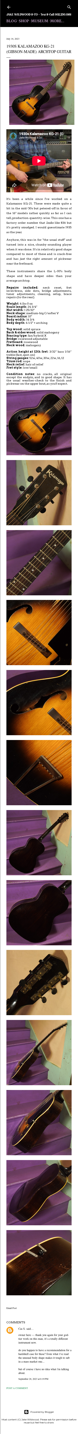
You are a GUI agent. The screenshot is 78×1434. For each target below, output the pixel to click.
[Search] (69, 6)
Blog (11, 21)
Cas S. (22, 1329)
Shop (24, 21)
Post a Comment (17, 1388)
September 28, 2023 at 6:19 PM (33, 1378)
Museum (39, 21)
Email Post (11, 1308)
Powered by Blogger (42, 1411)
